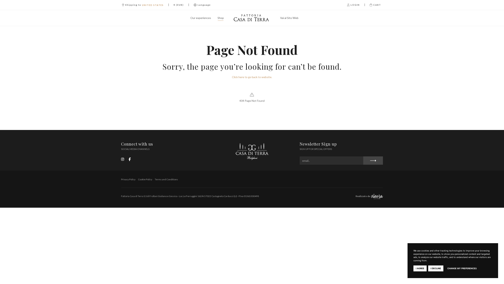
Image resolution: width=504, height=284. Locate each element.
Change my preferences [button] (462, 268)
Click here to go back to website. (252, 77)
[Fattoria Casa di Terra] (252, 18)
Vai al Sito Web (289, 18)
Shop (221, 18)
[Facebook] (130, 159)
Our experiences (200, 18)
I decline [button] (436, 268)
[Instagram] (122, 159)
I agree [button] (420, 268)
